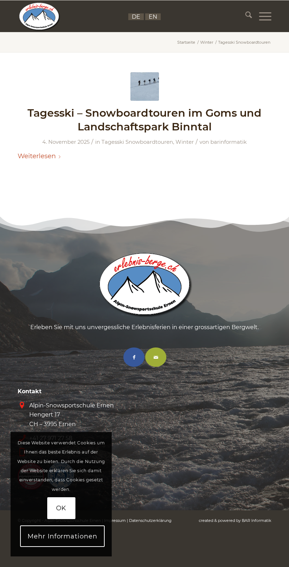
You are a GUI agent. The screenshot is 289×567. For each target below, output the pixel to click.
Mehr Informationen (62, 536)
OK (61, 508)
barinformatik (228, 142)
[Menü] (261, 16)
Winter (185, 142)
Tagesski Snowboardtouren (137, 142)
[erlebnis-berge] (39, 16)
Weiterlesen (37, 156)
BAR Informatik (256, 520)
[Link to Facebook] (133, 357)
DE (136, 16)
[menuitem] (245, 16)
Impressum (115, 520)
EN (153, 16)
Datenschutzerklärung (150, 520)
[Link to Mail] (155, 357)
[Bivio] (144, 86)
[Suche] (245, 16)
